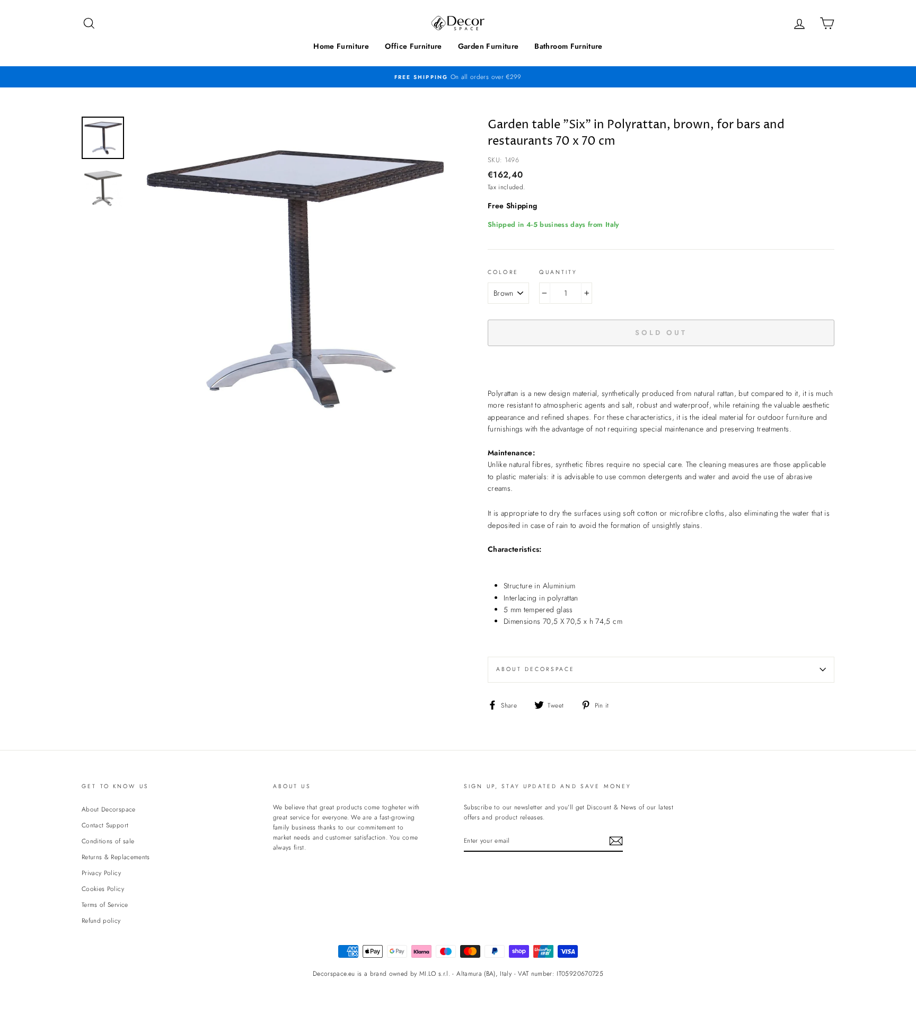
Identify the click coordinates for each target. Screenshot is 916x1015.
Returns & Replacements (116, 856)
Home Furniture (341, 46)
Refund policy (101, 920)
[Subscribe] (616, 841)
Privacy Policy (101, 872)
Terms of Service (105, 904)
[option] (458, 77)
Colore (503, 272)
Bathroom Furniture (568, 46)
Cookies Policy (103, 888)
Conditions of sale (108, 840)
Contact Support (105, 824)
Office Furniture (413, 46)
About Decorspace (535, 669)
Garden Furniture (488, 46)
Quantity (558, 272)
